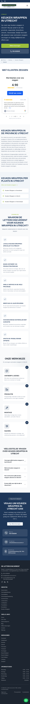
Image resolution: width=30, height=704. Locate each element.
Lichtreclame (4, 600)
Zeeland (3, 661)
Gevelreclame (4, 598)
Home (2, 617)
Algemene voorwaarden (4, 692)
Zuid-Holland (4, 657)
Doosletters (4, 607)
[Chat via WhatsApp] (26, 700)
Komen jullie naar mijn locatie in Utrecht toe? (13, 484)
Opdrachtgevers (5, 621)
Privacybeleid (17, 692)
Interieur (10, 60)
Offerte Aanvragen (15, 45)
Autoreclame (4, 590)
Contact (3, 627)
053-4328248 (16, 51)
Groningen (3, 650)
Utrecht (3, 644)
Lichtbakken (4, 602)
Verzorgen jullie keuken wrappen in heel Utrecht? (14, 461)
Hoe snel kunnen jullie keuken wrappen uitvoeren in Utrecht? (12, 476)
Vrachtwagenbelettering (7, 596)
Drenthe (3, 642)
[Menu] (27, 5)
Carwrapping (4, 594)
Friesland (3, 648)
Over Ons (3, 619)
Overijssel (3, 638)
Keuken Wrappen (19, 60)
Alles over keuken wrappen (8, 185)
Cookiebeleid (25, 692)
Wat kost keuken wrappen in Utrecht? (12, 468)
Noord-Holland (4, 655)
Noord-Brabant (4, 653)
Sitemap (3, 630)
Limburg (3, 659)
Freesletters (4, 605)
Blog (2, 623)
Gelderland (4, 640)
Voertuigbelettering (5, 592)
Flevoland (3, 646)
